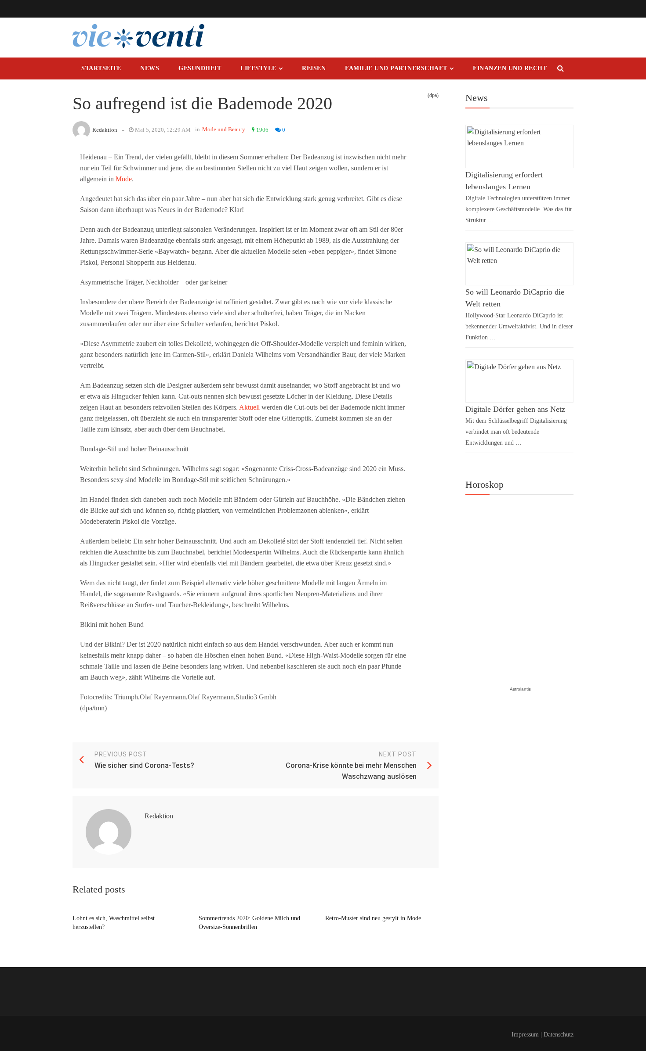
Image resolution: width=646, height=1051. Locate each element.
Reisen (314, 68)
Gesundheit (199, 68)
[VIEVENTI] (138, 36)
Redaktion (104, 129)
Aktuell (249, 407)
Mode (124, 179)
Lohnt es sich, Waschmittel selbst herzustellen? (114, 922)
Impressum (525, 1034)
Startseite (101, 68)
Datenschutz (558, 1034)
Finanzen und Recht (510, 68)
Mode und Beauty (223, 129)
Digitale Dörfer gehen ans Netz (515, 409)
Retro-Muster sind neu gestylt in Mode (373, 918)
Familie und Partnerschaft (396, 68)
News (149, 68)
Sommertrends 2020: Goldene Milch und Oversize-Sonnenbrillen (249, 922)
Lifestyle (258, 68)
